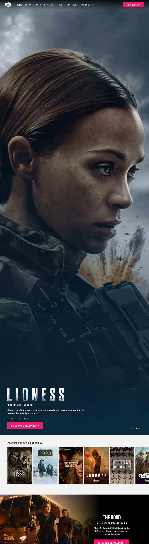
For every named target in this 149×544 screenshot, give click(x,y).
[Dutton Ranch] (71, 465)
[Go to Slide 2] (136, 428)
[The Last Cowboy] (122, 465)
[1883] (19, 465)
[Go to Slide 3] (139, 428)
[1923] (45, 465)
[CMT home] (8, 4)
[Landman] (96, 465)
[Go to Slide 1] (132, 428)
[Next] (145, 465)
